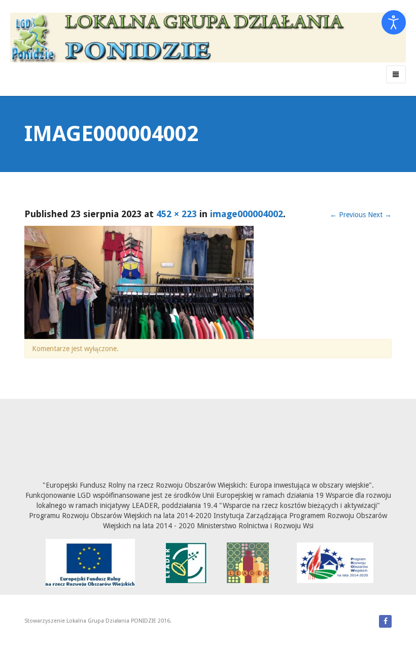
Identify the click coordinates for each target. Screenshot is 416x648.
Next (380, 215)
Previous (348, 215)
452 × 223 (176, 214)
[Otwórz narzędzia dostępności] (394, 22)
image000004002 (246, 214)
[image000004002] (139, 282)
